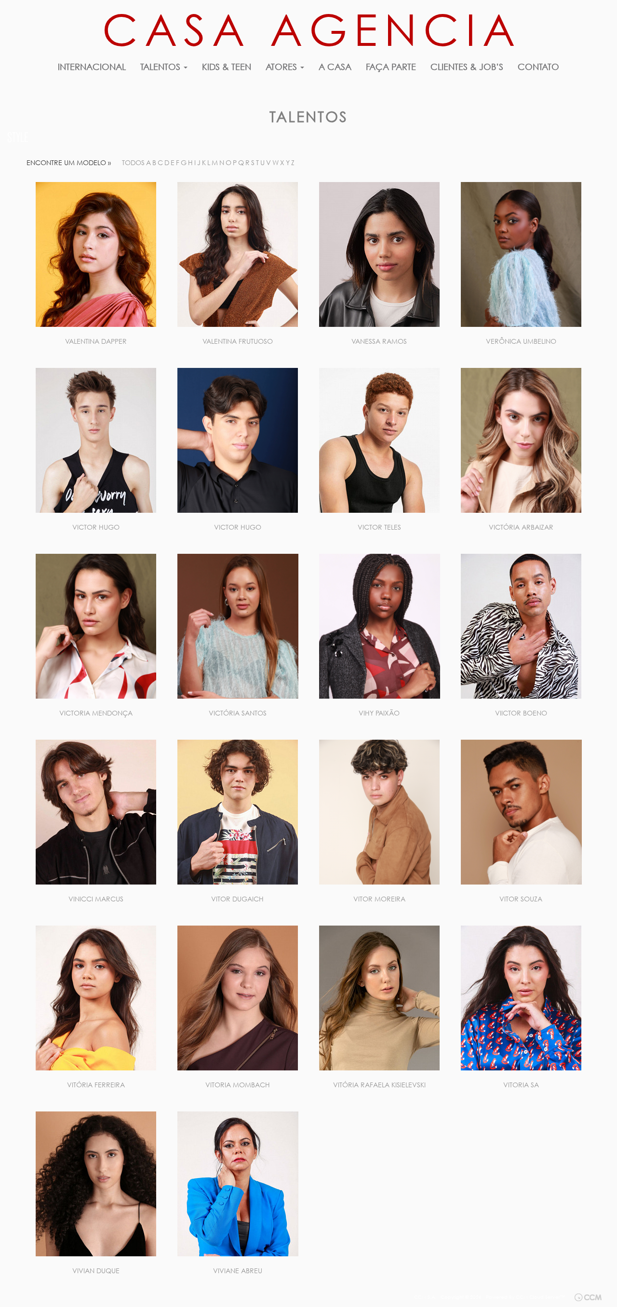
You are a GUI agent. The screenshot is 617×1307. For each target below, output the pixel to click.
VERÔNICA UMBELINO (521, 341)
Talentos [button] (161, 66)
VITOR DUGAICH (237, 898)
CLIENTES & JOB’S (466, 66)
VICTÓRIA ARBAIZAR (521, 527)
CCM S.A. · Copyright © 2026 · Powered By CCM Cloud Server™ (489, 1297)
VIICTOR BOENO (521, 712)
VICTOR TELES (379, 527)
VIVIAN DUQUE (96, 1270)
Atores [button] (282, 66)
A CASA (335, 66)
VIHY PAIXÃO (379, 712)
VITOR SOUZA (520, 898)
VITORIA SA (521, 1084)
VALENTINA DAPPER (96, 341)
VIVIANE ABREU (237, 1270)
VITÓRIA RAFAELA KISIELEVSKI (379, 1084)
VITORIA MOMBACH (237, 1084)
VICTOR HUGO (96, 527)
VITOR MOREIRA (379, 898)
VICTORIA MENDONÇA (96, 712)
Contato (538, 66)
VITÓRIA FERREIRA (96, 1084)
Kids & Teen (226, 66)
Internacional (92, 66)
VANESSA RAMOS (379, 341)
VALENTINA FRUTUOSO (237, 341)
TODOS (133, 162)
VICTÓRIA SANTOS (238, 712)
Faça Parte (391, 66)
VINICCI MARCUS (95, 898)
